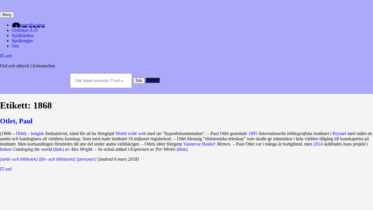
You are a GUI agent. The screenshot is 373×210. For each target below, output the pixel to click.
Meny (7, 15)
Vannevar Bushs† (199, 143)
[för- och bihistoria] (57, 159)
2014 (318, 143)
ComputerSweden (28, 24)
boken (5, 149)
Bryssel (339, 133)
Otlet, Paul (16, 121)
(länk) (58, 149)
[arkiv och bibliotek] (19, 159)
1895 (253, 133)
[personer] (86, 159)
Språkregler (22, 40)
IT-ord (6, 55)
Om (15, 45)
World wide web (130, 133)
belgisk (37, 133)
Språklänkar (23, 35)
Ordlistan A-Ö (25, 30)
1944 (20, 133)
